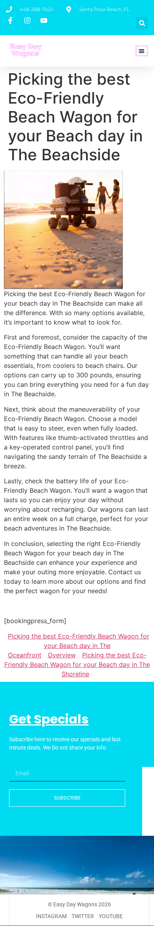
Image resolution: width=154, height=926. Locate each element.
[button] (142, 23)
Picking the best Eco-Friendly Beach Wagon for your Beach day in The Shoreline (77, 664)
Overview (62, 655)
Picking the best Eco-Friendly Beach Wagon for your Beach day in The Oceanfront (79, 645)
